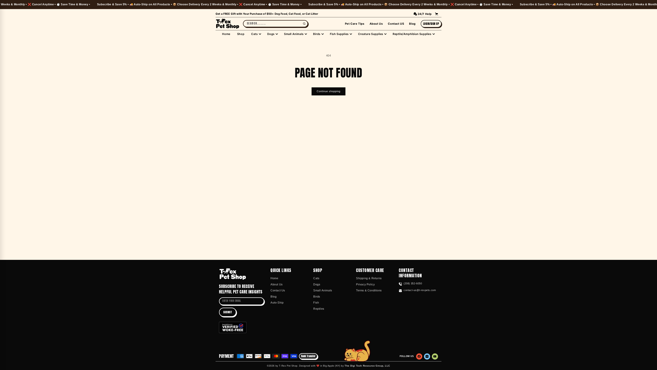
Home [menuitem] (226, 34)
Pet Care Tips (354, 23)
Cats (316, 278)
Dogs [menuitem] (271, 34)
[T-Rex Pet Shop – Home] (228, 23)
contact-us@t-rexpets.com (420, 290)
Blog (412, 23)
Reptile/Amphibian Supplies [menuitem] (412, 34)
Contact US (396, 23)
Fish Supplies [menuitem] (339, 34)
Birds (316, 296)
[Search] (304, 23)
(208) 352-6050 (413, 283)
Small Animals (322, 290)
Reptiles (318, 308)
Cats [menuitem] (254, 34)
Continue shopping (328, 91)
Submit (227, 312)
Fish (316, 302)
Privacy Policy (365, 284)
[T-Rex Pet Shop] (232, 274)
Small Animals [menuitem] (294, 34)
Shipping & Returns (369, 278)
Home (274, 278)
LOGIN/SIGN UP (431, 24)
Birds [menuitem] (316, 34)
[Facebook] (419, 356)
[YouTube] (435, 356)
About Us (376, 23)
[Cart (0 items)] (436, 14)
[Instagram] (427, 356)
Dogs (316, 284)
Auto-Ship (277, 302)
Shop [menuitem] (240, 34)
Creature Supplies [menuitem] (370, 34)
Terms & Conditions (369, 290)
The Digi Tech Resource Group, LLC (367, 365)
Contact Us (277, 290)
